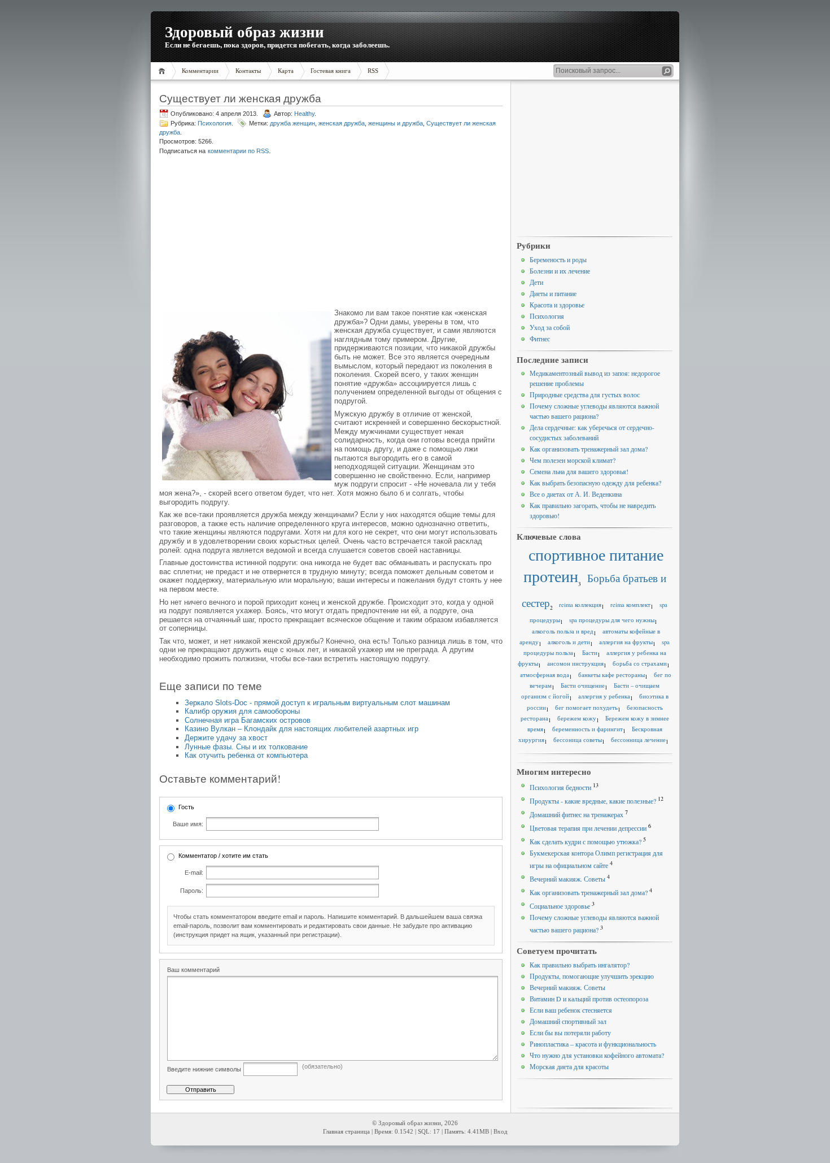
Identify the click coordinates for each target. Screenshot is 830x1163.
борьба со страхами (640, 663)
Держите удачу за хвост (226, 738)
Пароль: (191, 890)
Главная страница (346, 1132)
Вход (500, 1132)
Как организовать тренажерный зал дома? (589, 448)
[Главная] (163, 71)
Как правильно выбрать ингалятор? (580, 964)
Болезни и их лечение (560, 270)
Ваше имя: (188, 824)
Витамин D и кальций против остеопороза (589, 998)
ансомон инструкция (575, 663)
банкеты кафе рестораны (611, 675)
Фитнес (540, 338)
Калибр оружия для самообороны (242, 711)
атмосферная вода (544, 675)
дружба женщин (292, 123)
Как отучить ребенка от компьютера (246, 755)
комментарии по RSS (238, 150)
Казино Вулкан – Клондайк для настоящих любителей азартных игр (301, 728)
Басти (589, 653)
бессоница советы (577, 740)
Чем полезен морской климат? (572, 460)
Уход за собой (550, 327)
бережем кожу (576, 718)
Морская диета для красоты (569, 1066)
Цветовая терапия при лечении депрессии (588, 827)
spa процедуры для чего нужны (611, 620)
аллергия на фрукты (626, 642)
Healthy (304, 113)
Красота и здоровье (557, 304)
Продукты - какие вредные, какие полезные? (593, 800)
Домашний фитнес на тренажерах (576, 814)
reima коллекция (580, 605)
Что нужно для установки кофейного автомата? (597, 1055)
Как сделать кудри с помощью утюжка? (585, 841)
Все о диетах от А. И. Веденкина (576, 493)
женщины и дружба (395, 123)
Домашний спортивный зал (568, 1021)
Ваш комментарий (193, 969)
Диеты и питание (553, 293)
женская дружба (341, 123)
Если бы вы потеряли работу (570, 1032)
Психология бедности (560, 787)
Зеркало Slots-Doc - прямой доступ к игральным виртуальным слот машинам (317, 702)
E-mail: (194, 872)
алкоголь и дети (569, 642)
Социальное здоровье (560, 905)
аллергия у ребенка (604, 696)
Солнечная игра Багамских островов (248, 720)
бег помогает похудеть (586, 707)
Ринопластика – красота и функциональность (593, 1043)
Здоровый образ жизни (244, 31)
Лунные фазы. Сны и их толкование (246, 747)
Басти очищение (583, 685)
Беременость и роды (558, 259)
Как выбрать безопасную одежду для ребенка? (595, 482)
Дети (536, 282)
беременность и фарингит (587, 729)
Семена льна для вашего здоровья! (579, 471)
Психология (214, 123)
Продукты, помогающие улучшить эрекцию (592, 975)
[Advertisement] (245, 232)
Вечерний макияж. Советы (567, 878)
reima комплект (630, 605)
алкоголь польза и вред (562, 631)
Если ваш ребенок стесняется (571, 1009)
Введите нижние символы (204, 1069)
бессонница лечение (638, 740)
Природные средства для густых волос (585, 394)
